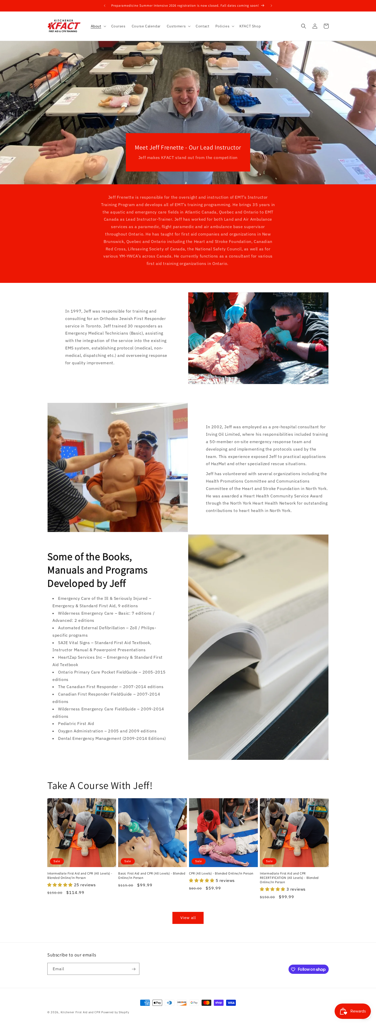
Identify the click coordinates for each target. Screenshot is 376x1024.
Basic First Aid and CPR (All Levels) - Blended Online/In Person (151, 875)
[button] (98, 26)
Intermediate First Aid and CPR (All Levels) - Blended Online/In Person (79, 875)
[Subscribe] (133, 969)
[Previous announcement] (104, 5)
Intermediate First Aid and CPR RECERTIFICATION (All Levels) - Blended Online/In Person (289, 877)
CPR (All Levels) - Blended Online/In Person (221, 873)
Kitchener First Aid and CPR (81, 1012)
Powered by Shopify (115, 1012)
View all (188, 917)
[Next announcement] (271, 5)
